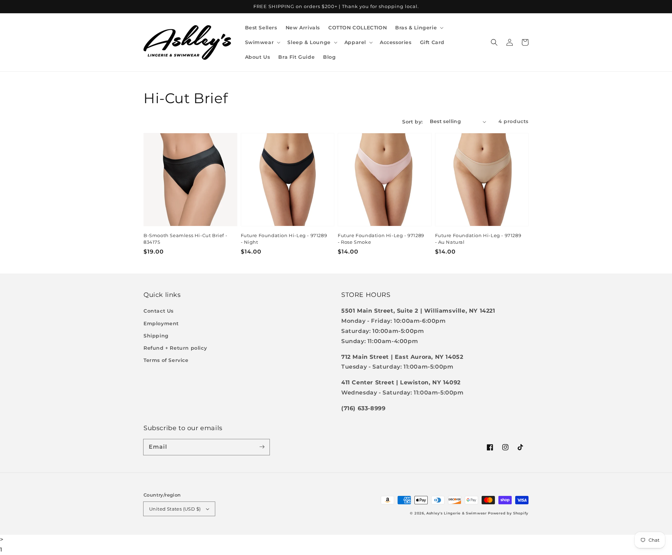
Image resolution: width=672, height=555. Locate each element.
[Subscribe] (262, 447)
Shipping (156, 336)
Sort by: (412, 122)
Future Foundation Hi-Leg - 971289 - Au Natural (478, 238)
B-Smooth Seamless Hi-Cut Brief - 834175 (185, 238)
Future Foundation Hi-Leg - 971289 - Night (284, 238)
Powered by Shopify (508, 513)
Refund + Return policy (175, 348)
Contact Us (159, 311)
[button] (418, 27)
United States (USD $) (175, 509)
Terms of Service (166, 360)
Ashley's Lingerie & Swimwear (456, 513)
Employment (161, 323)
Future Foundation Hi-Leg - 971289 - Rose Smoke (381, 238)
